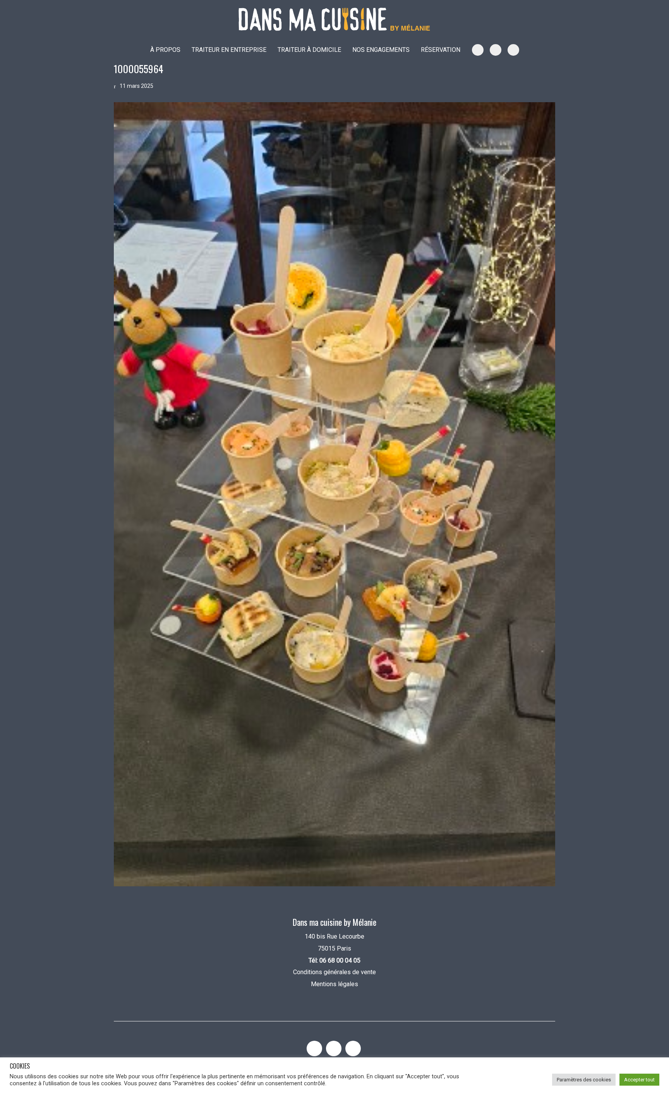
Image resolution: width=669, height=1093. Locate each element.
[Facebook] (353, 1048)
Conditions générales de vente (334, 972)
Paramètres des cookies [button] (584, 1080)
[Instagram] (314, 1048)
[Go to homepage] (334, 19)
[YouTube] (333, 1048)
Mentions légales (334, 984)
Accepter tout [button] (639, 1080)
